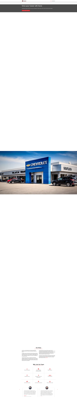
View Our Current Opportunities (26, 10)
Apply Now (46, 357)
